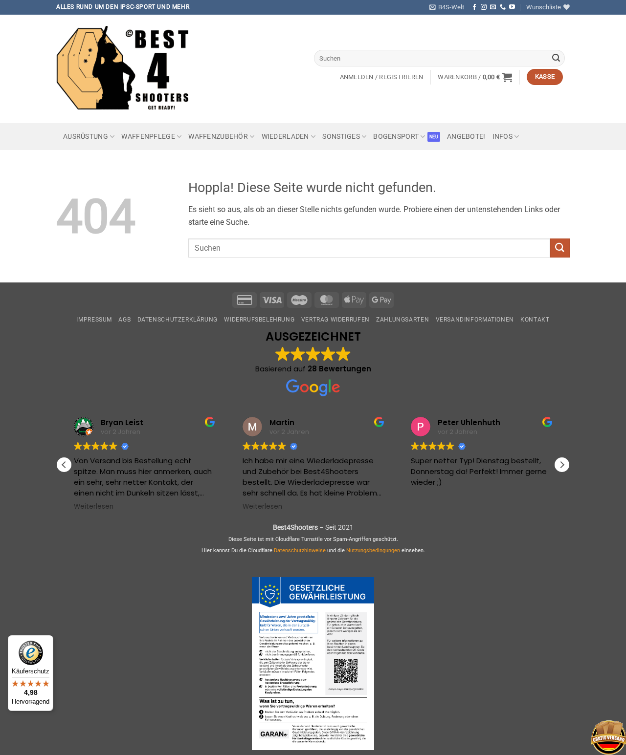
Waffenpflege (148, 136)
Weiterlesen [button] (93, 506)
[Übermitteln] (556, 58)
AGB (124, 319)
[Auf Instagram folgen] (484, 7)
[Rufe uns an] (503, 7)
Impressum (94, 319)
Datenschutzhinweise (300, 550)
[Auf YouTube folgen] (512, 7)
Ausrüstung (85, 136)
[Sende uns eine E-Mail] (493, 7)
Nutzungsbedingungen (373, 550)
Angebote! (466, 136)
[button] (446, 7)
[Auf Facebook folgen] (474, 7)
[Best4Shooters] (129, 68)
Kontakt (534, 319)
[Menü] (33, 705)
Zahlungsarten (402, 319)
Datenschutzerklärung (177, 319)
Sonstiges (341, 136)
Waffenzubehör (218, 136)
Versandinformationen (475, 319)
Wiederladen (285, 136)
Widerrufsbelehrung (259, 319)
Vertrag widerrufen (335, 319)
